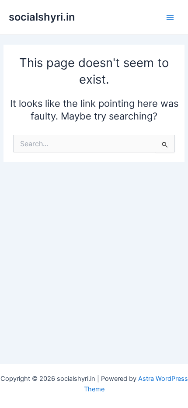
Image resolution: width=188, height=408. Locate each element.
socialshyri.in (42, 17)
